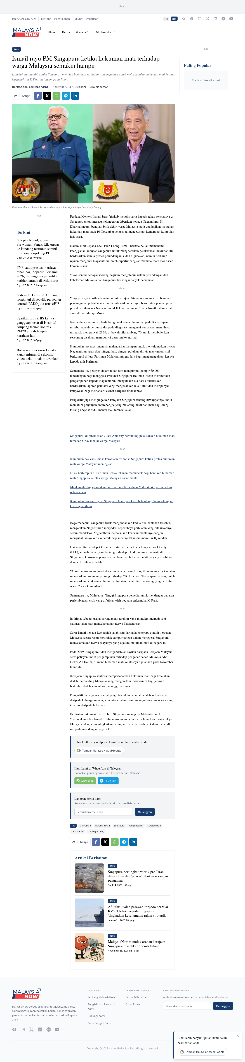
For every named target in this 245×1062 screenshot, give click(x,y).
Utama (52, 32)
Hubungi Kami (96, 1016)
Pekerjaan (92, 18)
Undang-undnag (96, 831)
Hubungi (78, 18)
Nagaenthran (154, 825)
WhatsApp (87, 781)
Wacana (81, 32)
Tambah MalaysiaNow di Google (101, 750)
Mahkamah (85, 825)
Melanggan (145, 812)
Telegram (110, 781)
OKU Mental (78, 831)
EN (166, 18)
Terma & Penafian (136, 997)
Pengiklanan (62, 18)
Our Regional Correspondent (30, 87)
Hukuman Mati (102, 825)
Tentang (46, 18)
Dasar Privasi (133, 1004)
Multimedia (103, 32)
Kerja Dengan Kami (99, 1023)
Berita (66, 32)
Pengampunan (136, 825)
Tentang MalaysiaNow (101, 997)
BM (174, 18)
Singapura (119, 825)
